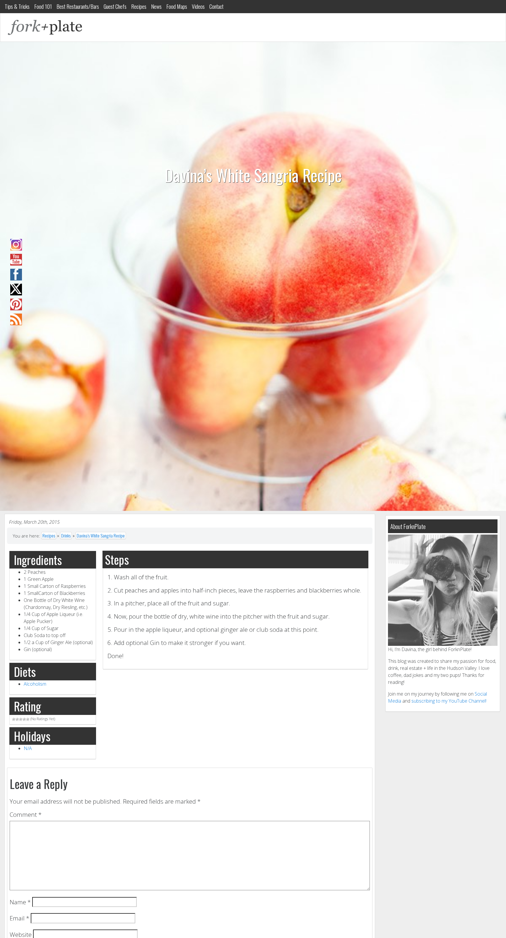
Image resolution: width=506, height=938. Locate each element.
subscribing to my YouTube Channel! (448, 701)
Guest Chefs (115, 6)
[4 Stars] (24, 719)
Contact (216, 6)
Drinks (66, 535)
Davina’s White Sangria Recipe (101, 535)
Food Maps (176, 6)
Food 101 (43, 6)
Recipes (138, 6)
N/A (28, 748)
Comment (26, 814)
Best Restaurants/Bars (78, 6)
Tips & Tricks (17, 6)
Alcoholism (35, 684)
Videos (198, 6)
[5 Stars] (28, 719)
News (156, 6)
